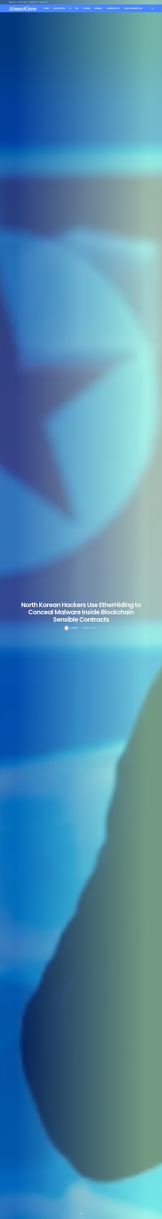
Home (46, 8)
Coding (86, 8)
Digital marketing (133, 8)
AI (70, 8)
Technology (59, 8)
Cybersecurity (113, 8)
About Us (12, 2)
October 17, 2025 (89, 628)
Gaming (98, 8)
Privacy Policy (22, 2)
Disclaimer (33, 2)
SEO (77, 8)
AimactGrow (23, 8)
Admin (75, 628)
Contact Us (43, 2)
